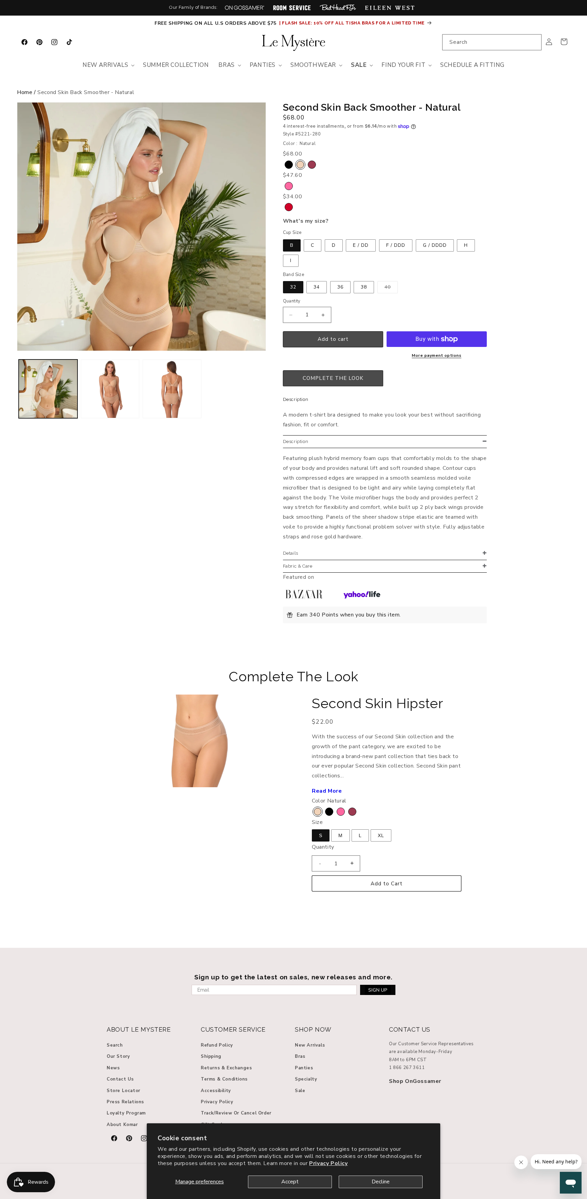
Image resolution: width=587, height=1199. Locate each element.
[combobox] (492, 42)
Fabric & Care (298, 566)
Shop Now (313, 1029)
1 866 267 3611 (407, 1068)
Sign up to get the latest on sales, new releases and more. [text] (293, 977)
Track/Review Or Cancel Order (236, 1113)
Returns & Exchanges (226, 1068)
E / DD (361, 245)
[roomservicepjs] (292, 8)
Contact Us (120, 1079)
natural (308, 144)
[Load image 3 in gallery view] (172, 388)
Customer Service (233, 1029)
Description (295, 399)
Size (317, 822)
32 (293, 287)
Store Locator (123, 1091)
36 (340, 287)
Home (24, 92)
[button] (107, 65)
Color (318, 801)
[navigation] (293, 94)
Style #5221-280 (302, 134)
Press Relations (125, 1102)
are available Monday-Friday (420, 1052)
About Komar (122, 1125)
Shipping (211, 1057)
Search (115, 1045)
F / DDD (395, 245)
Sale (300, 1091)
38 (364, 287)
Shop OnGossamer (415, 1081)
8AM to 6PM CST (408, 1060)
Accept (290, 1181)
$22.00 (323, 722)
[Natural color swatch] (300, 165)
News (113, 1068)
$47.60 (292, 175)
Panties (304, 1068)
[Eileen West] (389, 8)
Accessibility (216, 1091)
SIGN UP (377, 990)
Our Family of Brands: (193, 7)
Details (290, 553)
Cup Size (292, 233)
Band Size (293, 275)
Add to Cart (387, 883)
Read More (327, 791)
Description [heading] (295, 441)
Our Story (118, 1057)
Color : (290, 144)
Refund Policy (217, 1045)
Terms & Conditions (224, 1079)
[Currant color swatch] (312, 165)
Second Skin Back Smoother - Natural (85, 92)
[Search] (533, 42)
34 (317, 287)
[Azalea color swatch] (289, 186)
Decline (381, 1181)
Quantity (292, 301)
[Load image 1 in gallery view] (48, 388)
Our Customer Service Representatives (431, 1044)
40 (391, 289)
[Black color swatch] (289, 165)
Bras (300, 1057)
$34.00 (292, 196)
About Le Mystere (139, 1029)
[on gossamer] (244, 8)
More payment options (436, 355)
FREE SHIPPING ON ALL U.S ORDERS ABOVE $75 (216, 23)
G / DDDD (435, 245)
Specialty (306, 1079)
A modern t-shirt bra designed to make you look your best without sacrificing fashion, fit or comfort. (382, 419)
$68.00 (294, 117)
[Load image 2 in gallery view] (110, 388)
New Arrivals (310, 1045)
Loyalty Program (126, 1113)
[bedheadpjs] (338, 8)
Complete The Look (293, 676)
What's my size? (306, 221)
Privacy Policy (328, 1163)
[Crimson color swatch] (289, 207)
